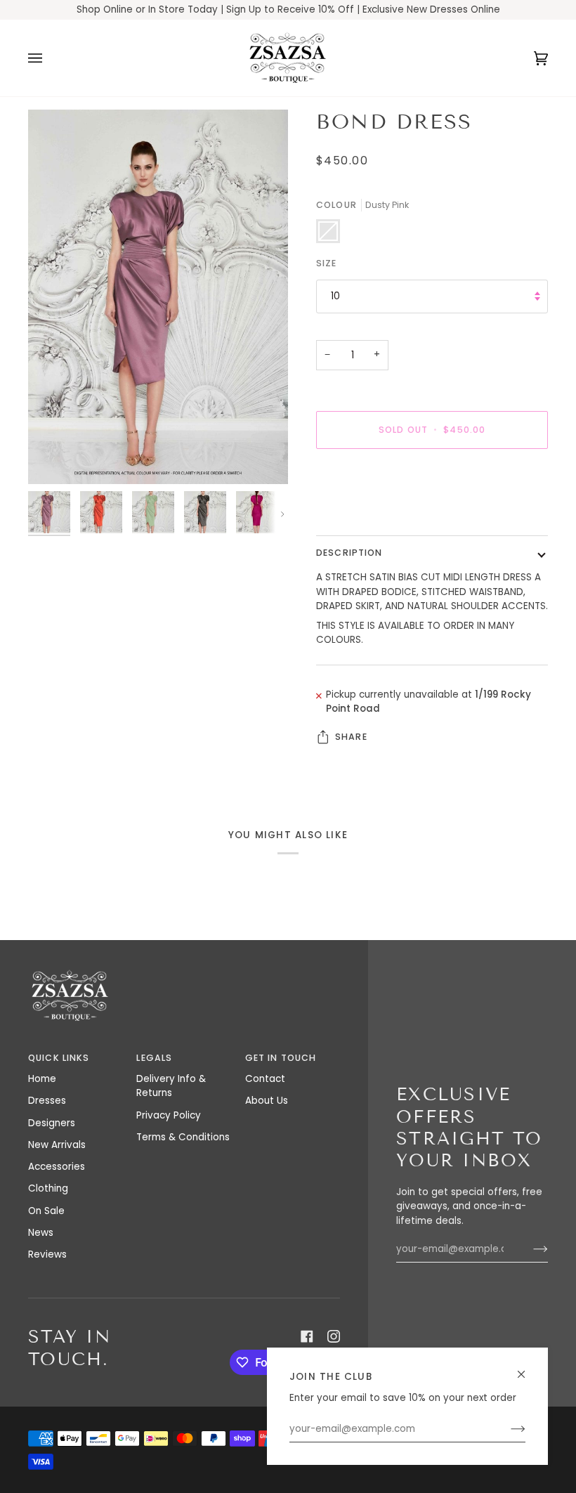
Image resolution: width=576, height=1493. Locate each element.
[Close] (527, 1368)
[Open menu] (49, 58)
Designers (51, 1123)
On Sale (46, 1211)
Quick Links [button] (58, 1058)
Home (42, 1078)
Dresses (47, 1100)
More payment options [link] (370, 514)
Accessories (56, 1166)
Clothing (48, 1188)
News (40, 1232)
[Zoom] (158, 297)
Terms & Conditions (183, 1137)
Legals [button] (154, 1058)
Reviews (47, 1254)
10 (335, 296)
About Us (266, 1100)
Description (349, 553)
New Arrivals (57, 1145)
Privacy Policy (168, 1115)
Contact (265, 1078)
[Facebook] (307, 1336)
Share (351, 737)
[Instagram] (333, 1336)
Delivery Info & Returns (171, 1086)
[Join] (506, 1429)
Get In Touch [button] (281, 1058)
